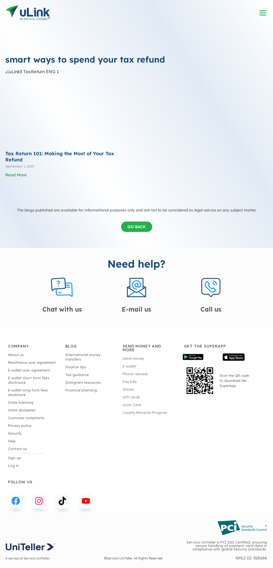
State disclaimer (22, 410)
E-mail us (136, 309)
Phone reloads (135, 374)
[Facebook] (15, 501)
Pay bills (130, 381)
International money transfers (83, 357)
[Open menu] (263, 13)
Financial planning (81, 390)
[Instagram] (39, 501)
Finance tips (75, 367)
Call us (210, 309)
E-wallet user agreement (29, 370)
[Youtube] (86, 501)
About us (16, 355)
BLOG (71, 346)
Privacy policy (19, 425)
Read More (16, 174)
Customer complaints (26, 418)
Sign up (14, 458)
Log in (13, 465)
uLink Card (132, 405)
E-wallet (129, 366)
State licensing (20, 402)
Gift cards (131, 397)
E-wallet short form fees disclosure (28, 380)
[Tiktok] (62, 501)
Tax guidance (77, 375)
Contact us (17, 449)
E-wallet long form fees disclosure (28, 392)
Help (12, 441)
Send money (133, 358)
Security (15, 433)
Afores (128, 389)
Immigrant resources (83, 382)
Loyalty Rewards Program (145, 412)
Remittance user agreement (32, 362)
